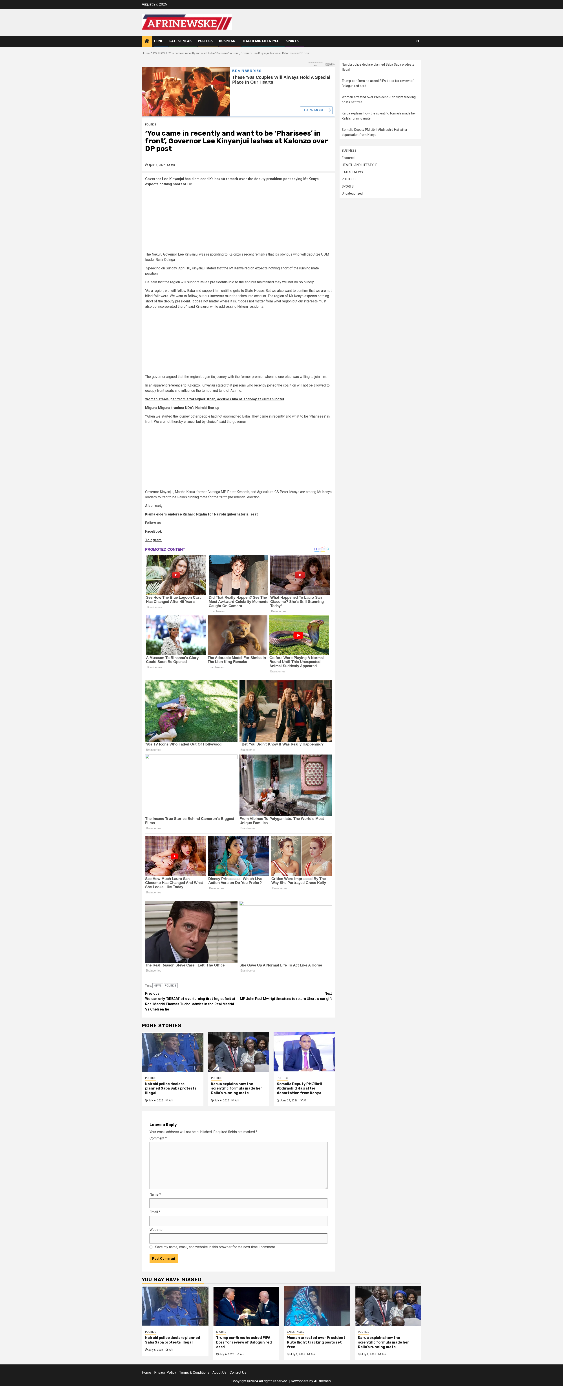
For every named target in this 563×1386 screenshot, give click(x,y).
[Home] (146, 41)
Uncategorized (352, 193)
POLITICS (205, 41)
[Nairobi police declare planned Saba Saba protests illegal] (172, 1052)
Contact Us (238, 1372)
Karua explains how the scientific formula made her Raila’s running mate (236, 1088)
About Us (219, 1372)
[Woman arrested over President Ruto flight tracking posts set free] (317, 1306)
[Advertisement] (238, 221)
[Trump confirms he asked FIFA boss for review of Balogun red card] (246, 1306)
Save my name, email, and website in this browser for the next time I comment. (215, 1247)
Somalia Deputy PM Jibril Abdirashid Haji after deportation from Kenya (299, 1088)
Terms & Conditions (194, 1372)
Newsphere (300, 1381)
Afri (173, 165)
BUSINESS (227, 41)
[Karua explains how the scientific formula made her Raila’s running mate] (238, 1052)
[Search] (418, 41)
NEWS (158, 985)
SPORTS (292, 41)
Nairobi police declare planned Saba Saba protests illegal (170, 1088)
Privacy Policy (165, 1372)
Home (158, 41)
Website (156, 1230)
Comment (158, 1138)
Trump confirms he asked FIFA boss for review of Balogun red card (244, 1342)
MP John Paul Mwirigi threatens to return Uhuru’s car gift (286, 996)
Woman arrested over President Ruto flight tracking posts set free (316, 1342)
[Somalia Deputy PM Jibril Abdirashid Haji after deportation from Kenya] (304, 1052)
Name (155, 1194)
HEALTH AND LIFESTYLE (260, 41)
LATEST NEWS (180, 41)
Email (155, 1212)
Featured (348, 158)
